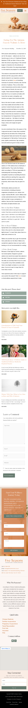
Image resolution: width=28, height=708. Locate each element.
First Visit (5, 628)
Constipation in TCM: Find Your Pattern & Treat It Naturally (12, 326)
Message (6, 538)
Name (5, 523)
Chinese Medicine (7, 619)
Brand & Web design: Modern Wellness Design (14, 696)
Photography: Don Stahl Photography (14, 699)
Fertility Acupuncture (9, 621)
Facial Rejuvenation (8, 626)
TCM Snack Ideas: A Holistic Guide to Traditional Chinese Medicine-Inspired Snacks (14, 361)
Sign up (14, 687)
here (20, 276)
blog (14, 80)
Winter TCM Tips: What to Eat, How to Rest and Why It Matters (13, 395)
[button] (25, 10)
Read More (4, 339)
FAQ (3, 633)
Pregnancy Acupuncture (10, 624)
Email (5, 530)
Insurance (5, 631)
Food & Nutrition (14, 36)
